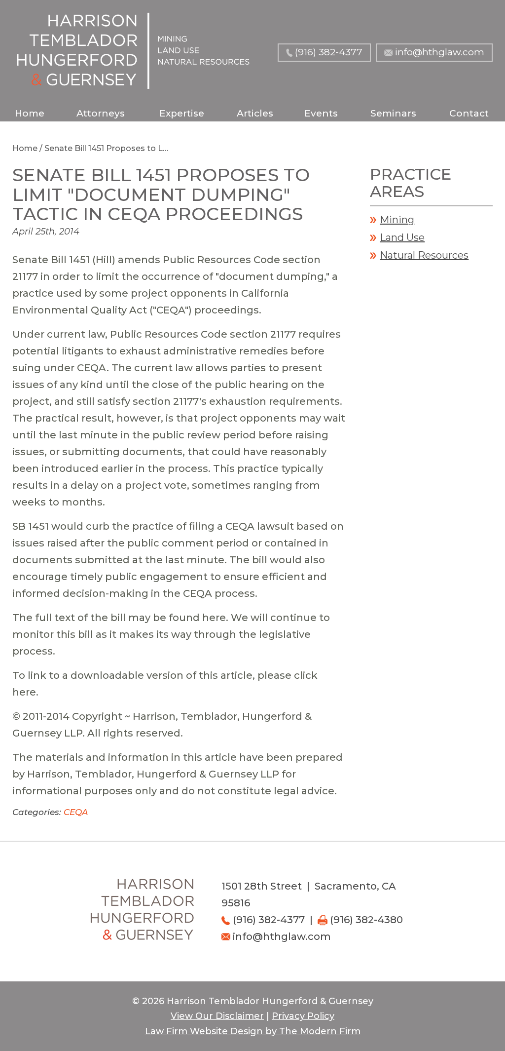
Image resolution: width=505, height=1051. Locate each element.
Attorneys (100, 113)
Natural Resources (424, 255)
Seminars (393, 113)
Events (321, 113)
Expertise (181, 113)
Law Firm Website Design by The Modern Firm (253, 1031)
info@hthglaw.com (439, 52)
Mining (397, 220)
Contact (469, 113)
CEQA (76, 812)
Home (29, 113)
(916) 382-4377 (328, 52)
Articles (255, 113)
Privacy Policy (303, 1016)
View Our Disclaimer (217, 1016)
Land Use (402, 237)
